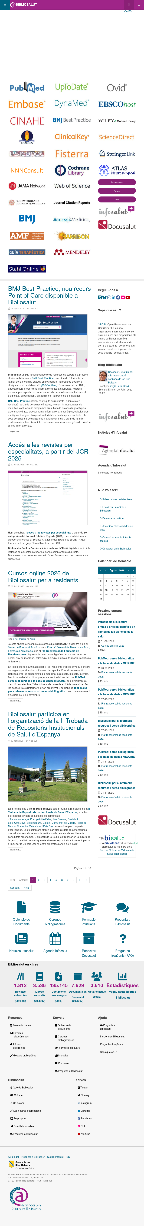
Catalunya (19, 822)
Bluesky (84, 1095)
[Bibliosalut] (24, 5)
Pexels (32, 638)
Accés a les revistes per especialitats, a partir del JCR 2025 (48, 451)
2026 (122, 570)
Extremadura (34, 822)
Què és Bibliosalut (22, 1087)
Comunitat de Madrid (63, 822)
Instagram (86, 1103)
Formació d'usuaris (69, 1047)
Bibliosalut (123, 997)
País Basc (48, 826)
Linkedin (85, 1110)
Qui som (18, 1095)
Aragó (25, 819)
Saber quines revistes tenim (117, 499)
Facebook (86, 1118)
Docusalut (63, 1063)
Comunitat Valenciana (29, 826)
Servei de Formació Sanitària (24, 647)
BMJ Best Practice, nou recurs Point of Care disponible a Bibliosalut (49, 295)
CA (126, 11)
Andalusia (15, 819)
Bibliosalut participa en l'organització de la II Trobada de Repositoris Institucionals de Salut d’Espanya (48, 723)
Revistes (117, 191)
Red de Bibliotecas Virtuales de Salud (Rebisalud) (117, 851)
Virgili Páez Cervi (119, 386)
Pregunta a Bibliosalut (70, 1071)
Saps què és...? (108, 1052)
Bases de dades (117, 182)
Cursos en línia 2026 (112, 645)
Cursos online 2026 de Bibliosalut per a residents (43, 576)
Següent (14, 887)
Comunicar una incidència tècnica (115, 538)
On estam (18, 1103)
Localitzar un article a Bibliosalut (113, 508)
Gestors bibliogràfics (24, 1055)
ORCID (102, 324)
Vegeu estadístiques (122, 992)
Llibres (117, 199)
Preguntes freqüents (111, 1044)
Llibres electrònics (17, 1045)
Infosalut (63, 1055)
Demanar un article (113, 518)
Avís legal (13, 1156)
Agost (114, 570)
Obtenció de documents (63, 1026)
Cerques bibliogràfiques (64, 1038)
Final (26, 887)
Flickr (83, 1126)
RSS (67, 1156)
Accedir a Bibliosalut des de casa (116, 527)
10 (85, 880)
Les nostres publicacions (27, 1110)
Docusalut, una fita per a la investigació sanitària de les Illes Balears (120, 377)
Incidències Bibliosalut (112, 1036)
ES (130, 11)
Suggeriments (55, 1156)
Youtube (85, 1134)
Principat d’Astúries (40, 819)
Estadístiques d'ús (23, 1126)
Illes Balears (59, 819)
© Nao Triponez (19, 638)
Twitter (84, 1087)
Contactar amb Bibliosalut (116, 548)
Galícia (46, 822)
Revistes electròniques (19, 1034)
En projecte (19, 1118)
